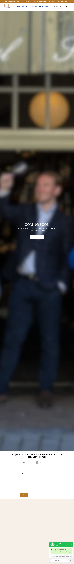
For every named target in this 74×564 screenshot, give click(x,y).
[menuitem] (46, 6)
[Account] (66, 6)
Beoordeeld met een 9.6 (65, 1)
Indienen (24, 495)
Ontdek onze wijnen (37, 237)
